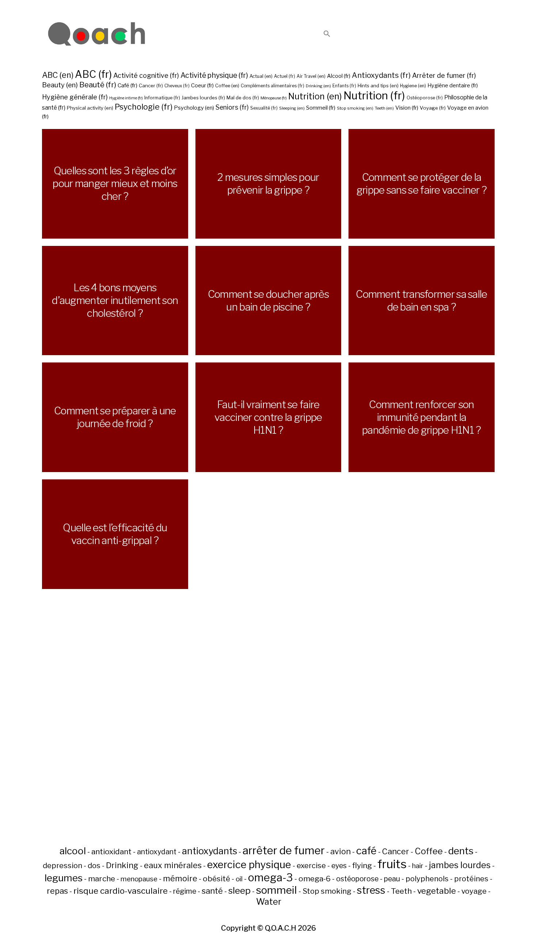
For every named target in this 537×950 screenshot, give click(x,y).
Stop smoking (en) (355, 108)
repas (57, 891)
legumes (64, 878)
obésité (216, 878)
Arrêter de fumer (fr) (444, 75)
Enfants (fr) (344, 85)
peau (392, 878)
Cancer (395, 851)
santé (212, 891)
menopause (139, 879)
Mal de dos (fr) (242, 97)
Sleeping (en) (292, 108)
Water (268, 901)
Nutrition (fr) (374, 95)
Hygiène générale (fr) (75, 97)
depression (62, 865)
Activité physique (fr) (214, 75)
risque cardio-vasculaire (120, 891)
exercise (311, 865)
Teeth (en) (384, 108)
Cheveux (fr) (177, 85)
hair (417, 866)
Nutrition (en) (315, 96)
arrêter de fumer (284, 850)
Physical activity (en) (90, 108)
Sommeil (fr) (320, 107)
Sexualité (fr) (264, 108)
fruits (392, 864)
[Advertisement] (268, 734)
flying (362, 865)
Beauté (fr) (97, 84)
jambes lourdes (460, 865)
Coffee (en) (227, 85)
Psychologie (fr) (143, 106)
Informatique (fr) (162, 97)
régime (184, 891)
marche (101, 878)
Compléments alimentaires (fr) (272, 85)
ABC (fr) (93, 74)
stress (371, 890)
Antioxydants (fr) (381, 75)
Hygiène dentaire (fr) (452, 85)
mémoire (180, 878)
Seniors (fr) (232, 107)
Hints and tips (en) (378, 85)
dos (94, 865)
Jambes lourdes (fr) (203, 97)
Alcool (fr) (338, 76)
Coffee (429, 851)
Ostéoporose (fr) (425, 97)
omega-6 (314, 878)
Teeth (401, 891)
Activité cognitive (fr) (146, 75)
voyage (474, 891)
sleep (239, 890)
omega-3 (270, 877)
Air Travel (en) (311, 76)
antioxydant (156, 851)
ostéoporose (357, 878)
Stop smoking (326, 891)
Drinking (122, 865)
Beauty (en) (60, 85)
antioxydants (209, 851)
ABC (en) (57, 75)
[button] (327, 34)
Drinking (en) (318, 85)
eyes (339, 865)
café (366, 850)
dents (460, 851)
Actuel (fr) (284, 76)
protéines (471, 878)
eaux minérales (173, 865)
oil (239, 879)
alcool (73, 850)
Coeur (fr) (202, 85)
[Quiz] (97, 34)
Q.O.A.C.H (280, 928)
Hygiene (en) (413, 85)
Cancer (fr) (151, 85)
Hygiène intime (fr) (126, 98)
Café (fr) (127, 85)
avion (340, 851)
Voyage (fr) (433, 108)
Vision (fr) (406, 107)
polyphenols (427, 878)
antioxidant (111, 851)
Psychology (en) (194, 107)
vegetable (436, 891)
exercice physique (249, 864)
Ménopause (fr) (273, 98)
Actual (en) (261, 76)
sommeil (276, 890)
